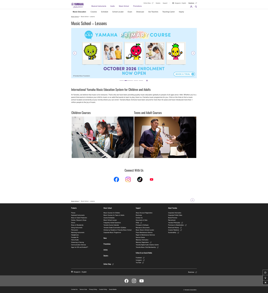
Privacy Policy (93, 289)
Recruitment (171, 220)
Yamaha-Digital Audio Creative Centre (147, 245)
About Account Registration (144, 213)
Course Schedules (109, 218)
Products (74, 208)
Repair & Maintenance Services (145, 235)
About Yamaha (172, 208)
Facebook (139, 258)
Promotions (137, 6)
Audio (112, 6)
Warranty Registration (142, 242)
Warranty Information (142, 240)
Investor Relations (173, 230)
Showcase (140, 12)
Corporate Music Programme (112, 232)
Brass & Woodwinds (77, 225)
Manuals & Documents (143, 227)
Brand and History (173, 227)
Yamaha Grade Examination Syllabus (115, 227)
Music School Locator (110, 220)
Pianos (73, 213)
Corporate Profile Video (175, 215)
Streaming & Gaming (77, 242)
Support (165, 3)
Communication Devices (78, 245)
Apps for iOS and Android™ (79, 247)
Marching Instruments (77, 232)
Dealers (158, 3)
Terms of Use (83, 289)
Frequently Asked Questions (112, 223)
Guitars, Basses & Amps (78, 220)
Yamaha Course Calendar (111, 225)
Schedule (104, 12)
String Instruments (76, 227)
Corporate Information (174, 213)
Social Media (113, 289)
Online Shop (147, 3)
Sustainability (172, 232)
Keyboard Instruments (78, 215)
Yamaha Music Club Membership (146, 247)
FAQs (137, 223)
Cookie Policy (103, 289)
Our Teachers (153, 12)
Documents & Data (141, 220)
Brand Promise (172, 218)
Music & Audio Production (79, 218)
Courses (94, 12)
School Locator (118, 12)
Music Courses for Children (112, 213)
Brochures (139, 215)
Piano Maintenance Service (144, 232)
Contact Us (139, 218)
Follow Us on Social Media (144, 253)
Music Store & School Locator (145, 230)
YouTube (138, 262)
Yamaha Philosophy (174, 223)
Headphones (75, 235)
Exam (130, 12)
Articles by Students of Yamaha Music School (117, 230)
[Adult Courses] (165, 117)
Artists (106, 249)
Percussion (74, 230)
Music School (124, 6)
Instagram (139, 260)
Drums (73, 223)
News (105, 238)
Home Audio (75, 240)
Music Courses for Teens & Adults (114, 215)
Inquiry (181, 12)
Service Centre (140, 237)
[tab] (122, 81)
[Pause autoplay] (147, 80)
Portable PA (74, 237)
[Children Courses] (102, 117)
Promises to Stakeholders (176, 225)
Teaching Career (168, 12)
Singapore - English (180, 3)
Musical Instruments (98, 6)
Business (191, 3)
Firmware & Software (142, 225)
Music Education (79, 12)
